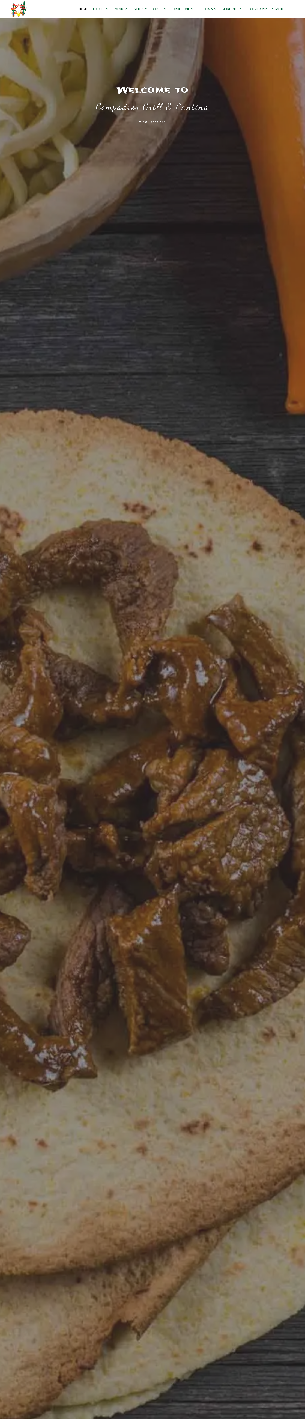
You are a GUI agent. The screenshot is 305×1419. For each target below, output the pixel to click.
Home (83, 9)
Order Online (184, 9)
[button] (121, 8)
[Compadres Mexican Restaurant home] (19, 9)
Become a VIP (257, 9)
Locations (101, 9)
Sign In (277, 9)
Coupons (160, 9)
